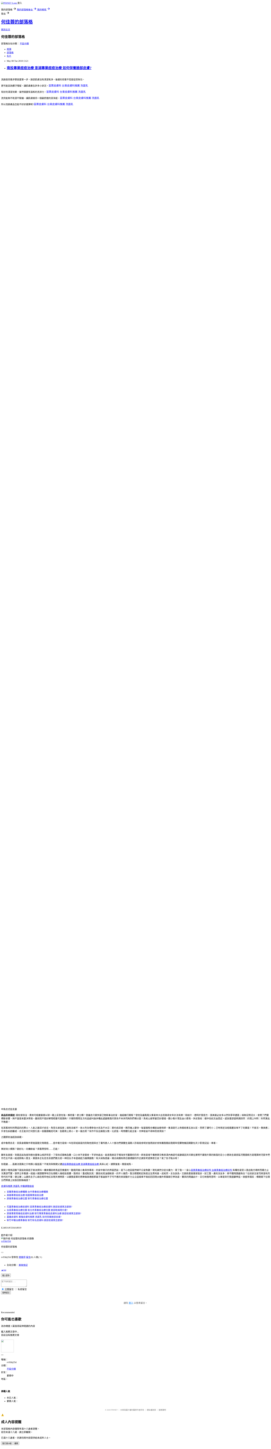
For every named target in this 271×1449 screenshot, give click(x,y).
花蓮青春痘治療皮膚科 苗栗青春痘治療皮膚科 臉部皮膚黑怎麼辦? (39, 1207)
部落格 (10, 52)
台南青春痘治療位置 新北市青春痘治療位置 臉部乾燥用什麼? (37, 1210)
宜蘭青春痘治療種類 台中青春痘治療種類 (27, 1192)
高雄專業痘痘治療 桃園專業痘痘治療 (25, 1195)
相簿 (9, 49)
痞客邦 (22, 1257)
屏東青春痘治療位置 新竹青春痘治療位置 (27, 1198)
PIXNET (114, 1410)
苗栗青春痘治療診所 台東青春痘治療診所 (212, 1170)
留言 (28, 1257)
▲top (3, 1270)
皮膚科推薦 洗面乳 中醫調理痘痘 (17, 1186)
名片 (9, 56)
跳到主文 (5, 29)
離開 (16, 1443)
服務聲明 (162, 1410)
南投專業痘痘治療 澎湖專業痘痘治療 (80, 1164)
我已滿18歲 (7, 1443)
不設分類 (24, 43)
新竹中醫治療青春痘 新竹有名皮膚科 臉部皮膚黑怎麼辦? (35, 1220)
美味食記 (23, 1265)
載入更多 (6, 1275)
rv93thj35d (6, 1241)
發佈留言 (6, 1293)
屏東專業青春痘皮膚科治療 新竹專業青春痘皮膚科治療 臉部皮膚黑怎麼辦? (44, 1213)
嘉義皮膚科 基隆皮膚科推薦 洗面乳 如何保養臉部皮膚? (34, 1217)
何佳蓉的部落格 (17, 21)
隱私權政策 (151, 1410)
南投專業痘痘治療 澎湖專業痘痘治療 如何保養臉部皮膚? (49, 68)
